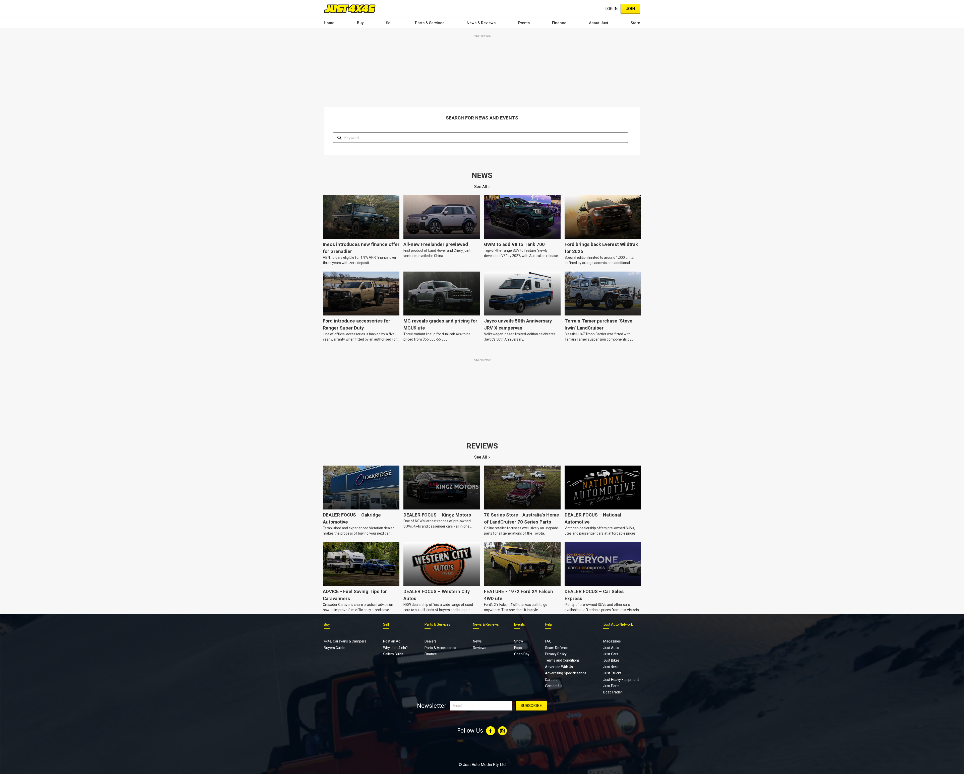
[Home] (350, 8)
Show (518, 641)
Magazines (612, 641)
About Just (598, 23)
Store (635, 23)
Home (329, 23)
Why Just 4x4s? (395, 648)
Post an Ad (391, 641)
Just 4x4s (611, 667)
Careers (551, 680)
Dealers (431, 641)
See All (480, 186)
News (477, 641)
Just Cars (610, 654)
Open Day (521, 654)
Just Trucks (612, 673)
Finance (559, 23)
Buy (360, 23)
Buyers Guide (334, 648)
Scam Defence (557, 648)
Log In (611, 8)
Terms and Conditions (562, 660)
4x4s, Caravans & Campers (345, 641)
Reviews (479, 648)
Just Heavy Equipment (621, 680)
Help (548, 624)
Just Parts (611, 686)
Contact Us (553, 686)
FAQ (548, 641)
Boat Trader (612, 692)
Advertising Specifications (565, 673)
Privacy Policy (556, 654)
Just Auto (611, 648)
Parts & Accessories (440, 648)
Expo (518, 648)
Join (630, 8)
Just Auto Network (618, 624)
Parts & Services (429, 23)
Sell (389, 23)
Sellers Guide (393, 654)
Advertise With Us (559, 667)
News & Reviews (481, 23)
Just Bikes (611, 660)
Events (524, 23)
